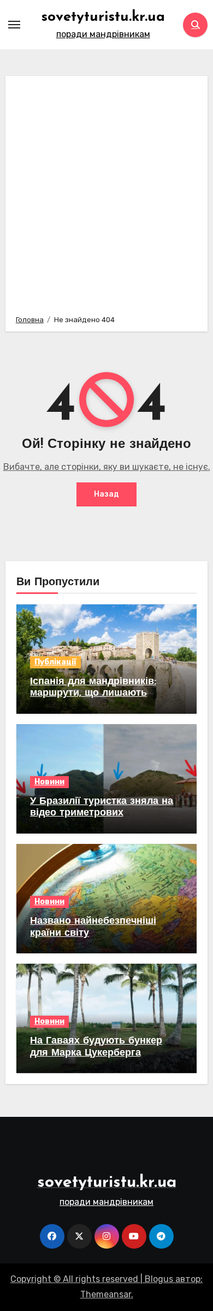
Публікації (55, 662)
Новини (49, 781)
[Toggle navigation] (14, 24)
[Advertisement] (106, 193)
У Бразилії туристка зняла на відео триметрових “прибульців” (101, 813)
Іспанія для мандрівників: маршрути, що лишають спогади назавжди (93, 693)
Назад (106, 494)
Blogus (159, 1279)
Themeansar (105, 1294)
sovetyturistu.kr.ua (103, 17)
